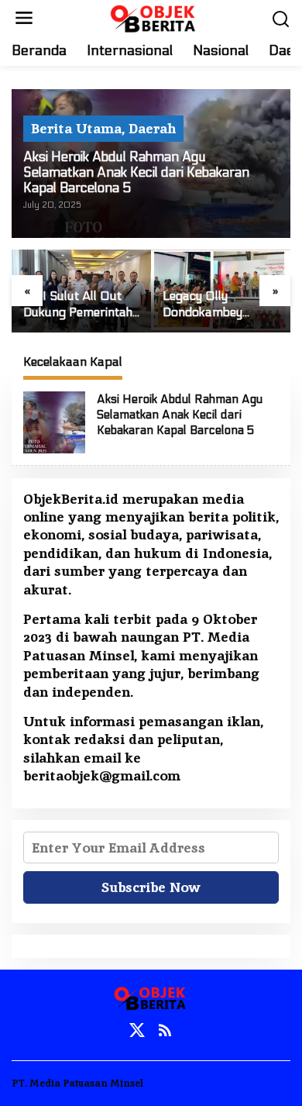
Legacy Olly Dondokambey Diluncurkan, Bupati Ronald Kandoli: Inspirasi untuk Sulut (220, 304)
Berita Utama (76, 128)
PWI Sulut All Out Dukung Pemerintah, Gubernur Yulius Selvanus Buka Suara (79, 304)
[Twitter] (137, 1030)
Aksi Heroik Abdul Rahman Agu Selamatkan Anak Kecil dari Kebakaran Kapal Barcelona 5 (136, 173)
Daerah (152, 128)
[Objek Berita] (154, 17)
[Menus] (24, 18)
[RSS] (165, 1030)
